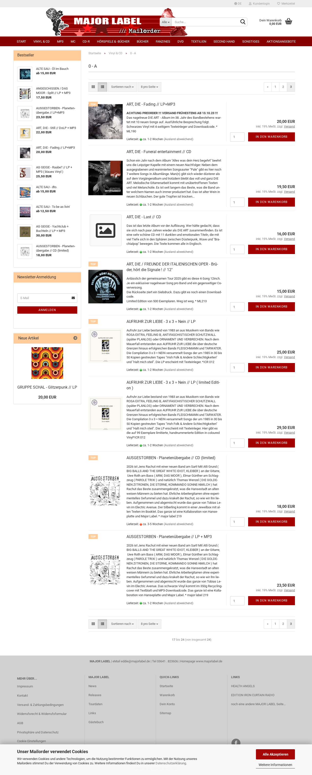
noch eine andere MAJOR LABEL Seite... (258, 704)
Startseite (166, 686)
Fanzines (163, 41)
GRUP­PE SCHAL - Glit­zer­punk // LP (47, 387)
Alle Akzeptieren (275, 754)
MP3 (60, 41)
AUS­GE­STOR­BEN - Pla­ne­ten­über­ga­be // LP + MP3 (169, 536)
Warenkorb (167, 695)
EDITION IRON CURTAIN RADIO (252, 695)
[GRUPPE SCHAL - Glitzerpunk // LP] (47, 363)
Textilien (198, 41)
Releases (94, 695)
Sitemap (165, 713)
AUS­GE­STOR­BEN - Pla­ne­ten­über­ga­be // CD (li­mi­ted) (171, 458)
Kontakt (22, 695)
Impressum (25, 686)
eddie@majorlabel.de (135, 661)
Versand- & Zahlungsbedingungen (40, 705)
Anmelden (47, 310)
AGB (20, 723)
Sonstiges (250, 41)
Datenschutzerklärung (171, 763)
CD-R (86, 41)
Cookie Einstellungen (31, 741)
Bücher (142, 41)
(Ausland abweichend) (178, 139)
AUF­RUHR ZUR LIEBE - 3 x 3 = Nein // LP (161, 321)
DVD (180, 41)
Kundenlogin (261, 3)
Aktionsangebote (281, 41)
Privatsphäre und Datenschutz (37, 732)
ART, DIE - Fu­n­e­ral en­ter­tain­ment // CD (159, 151)
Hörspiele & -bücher (113, 41)
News (92, 686)
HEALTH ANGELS (243, 686)
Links (92, 713)
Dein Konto (167, 704)
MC (73, 41)
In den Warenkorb (271, 136)
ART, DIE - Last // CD (144, 217)
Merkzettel (287, 3)
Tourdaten (95, 704)
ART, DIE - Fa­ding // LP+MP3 (151, 104)
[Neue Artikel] (75, 338)
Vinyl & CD (41, 41)
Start (21, 41)
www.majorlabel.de (209, 661)
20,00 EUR (47, 397)
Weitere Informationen (275, 765)
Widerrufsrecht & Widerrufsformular (42, 714)
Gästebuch (96, 722)
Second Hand (224, 41)
